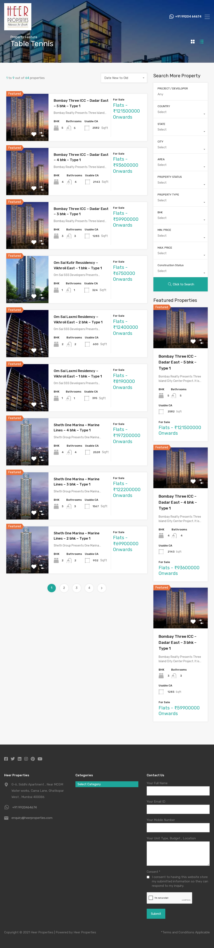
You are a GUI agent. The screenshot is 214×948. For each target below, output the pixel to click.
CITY (160, 141)
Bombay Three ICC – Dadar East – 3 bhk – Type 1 (177, 642)
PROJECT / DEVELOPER (173, 88)
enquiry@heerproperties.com (31, 818)
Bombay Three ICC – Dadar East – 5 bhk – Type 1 (177, 362)
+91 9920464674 (24, 807)
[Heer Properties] (17, 28)
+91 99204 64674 (188, 16)
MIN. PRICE (164, 229)
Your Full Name (157, 783)
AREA (161, 159)
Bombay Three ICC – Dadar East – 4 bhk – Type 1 (178, 502)
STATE (161, 124)
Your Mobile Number (161, 820)
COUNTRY (164, 106)
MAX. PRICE (165, 247)
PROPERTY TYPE (168, 194)
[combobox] (124, 78)
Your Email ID (156, 801)
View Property (27, 131)
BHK (160, 212)
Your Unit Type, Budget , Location (171, 838)
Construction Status (171, 265)
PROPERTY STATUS (170, 176)
